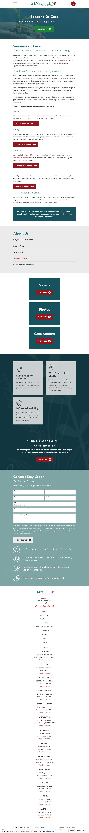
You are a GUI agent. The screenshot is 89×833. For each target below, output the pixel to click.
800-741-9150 (44, 600)
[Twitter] (40, 606)
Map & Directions (44, 660)
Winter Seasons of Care (26, 123)
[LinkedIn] (44, 606)
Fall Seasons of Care (25, 186)
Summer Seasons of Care (26, 165)
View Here (42, 292)
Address (16, 503)
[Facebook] (36, 606)
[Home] (43, 4)
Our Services (44, 619)
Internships (44, 623)
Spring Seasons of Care (26, 144)
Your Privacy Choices (36, 827)
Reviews (44, 635)
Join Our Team (44, 615)
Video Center (44, 631)
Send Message (21, 540)
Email (47, 497)
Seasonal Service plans (62, 60)
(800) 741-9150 (52, 214)
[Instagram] (53, 606)
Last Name (49, 491)
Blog (44, 638)
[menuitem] (44, 240)
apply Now (42, 459)
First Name (17, 491)
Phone (16, 497)
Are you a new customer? (21, 509)
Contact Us (43, 29)
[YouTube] (49, 606)
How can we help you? (20, 515)
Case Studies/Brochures (44, 627)
